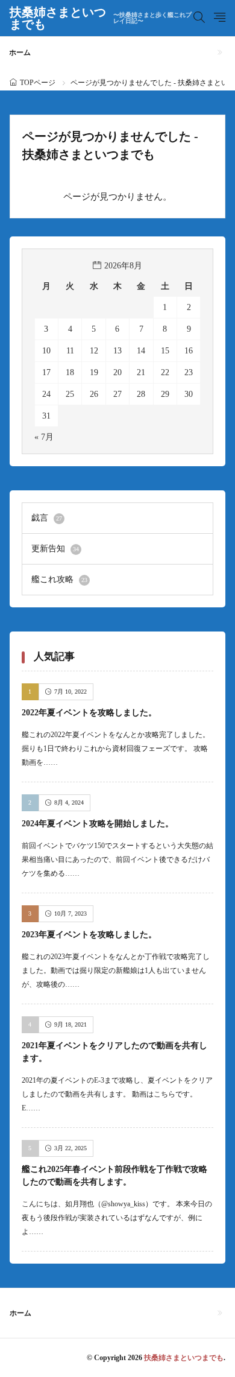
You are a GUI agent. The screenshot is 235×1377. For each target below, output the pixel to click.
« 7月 (44, 437)
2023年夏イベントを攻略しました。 (89, 934)
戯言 (46, 517)
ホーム (20, 52)
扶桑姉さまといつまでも (101, 18)
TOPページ (37, 82)
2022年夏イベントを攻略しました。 (89, 712)
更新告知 (55, 548)
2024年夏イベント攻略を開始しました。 (98, 823)
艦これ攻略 (59, 579)
